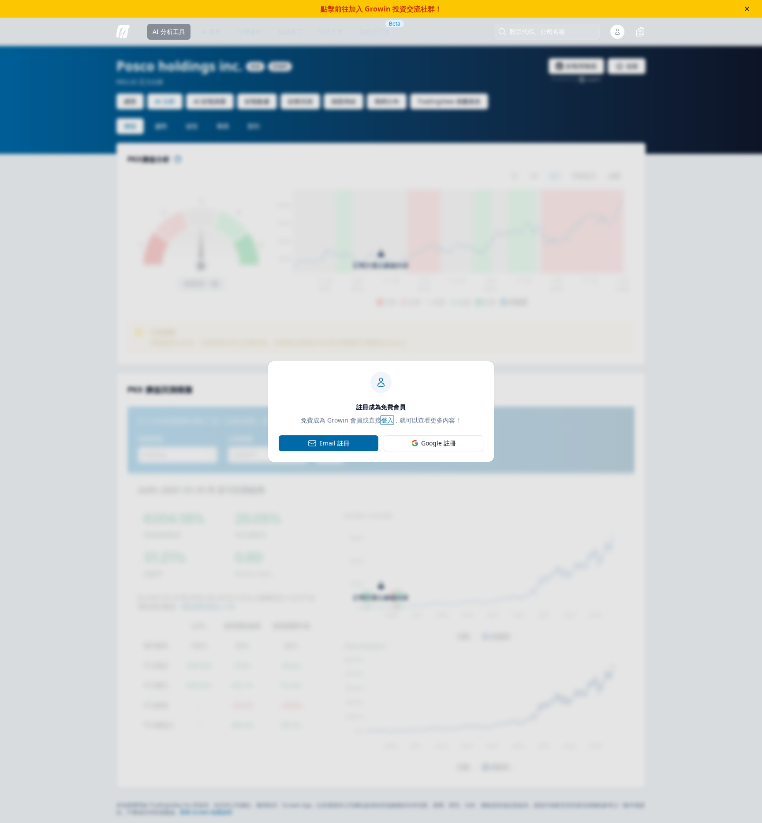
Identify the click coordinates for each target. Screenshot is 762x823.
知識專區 (290, 31)
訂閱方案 (330, 31)
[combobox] (551, 32)
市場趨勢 (249, 31)
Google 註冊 (438, 443)
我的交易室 (374, 31)
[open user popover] (617, 32)
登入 (387, 420)
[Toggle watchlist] (640, 31)
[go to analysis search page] (123, 31)
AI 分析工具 (169, 31)
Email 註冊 (334, 443)
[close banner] (747, 9)
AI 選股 (211, 31)
